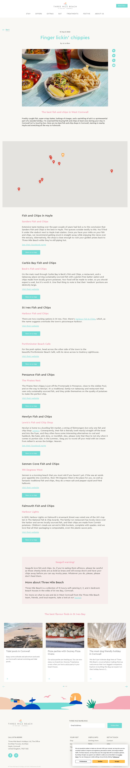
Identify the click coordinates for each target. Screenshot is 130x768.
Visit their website (30, 289)
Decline (100, 761)
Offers (38, 14)
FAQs (90, 744)
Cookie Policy (105, 766)
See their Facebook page (34, 245)
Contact (110, 740)
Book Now (122, 6)
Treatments (72, 14)
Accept (117, 761)
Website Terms (117, 766)
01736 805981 (17, 737)
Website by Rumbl (35, 766)
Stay (28, 14)
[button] (58, 164)
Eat (60, 14)
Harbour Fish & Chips (85, 319)
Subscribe (115, 725)
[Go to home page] (65, 5)
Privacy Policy (94, 766)
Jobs (108, 744)
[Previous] (3, 686)
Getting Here (93, 740)
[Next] (126, 686)
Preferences (83, 761)
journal (78, 598)
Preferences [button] (116, 757)
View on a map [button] (31, 252)
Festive (86, 14)
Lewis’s (35, 431)
